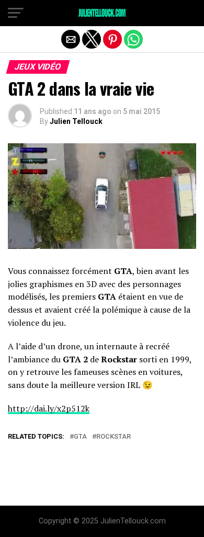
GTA (80, 436)
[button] (16, 13)
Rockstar (113, 436)
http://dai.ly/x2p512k (48, 408)
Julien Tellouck (76, 121)
